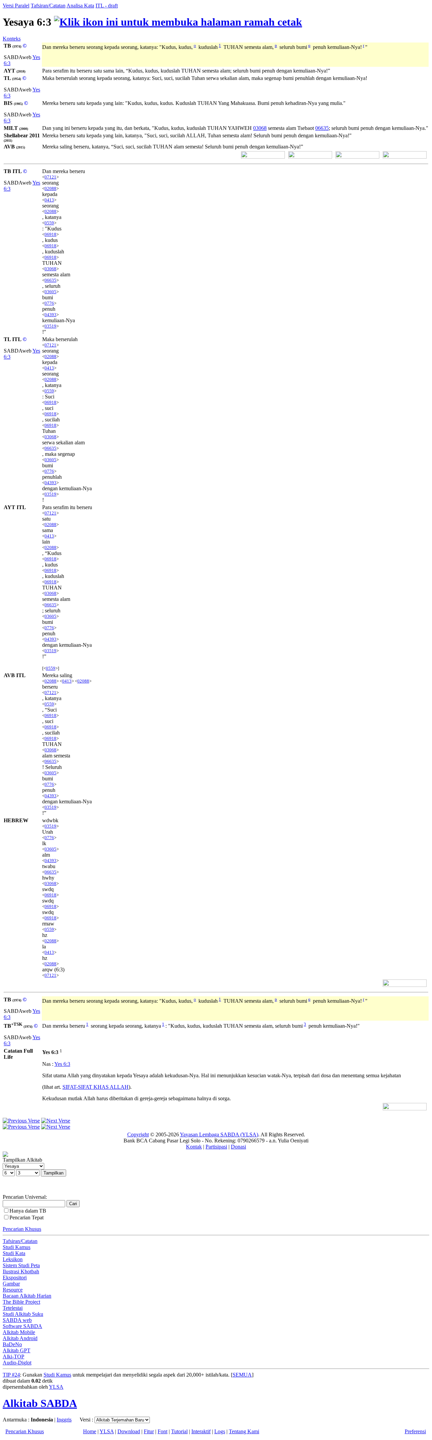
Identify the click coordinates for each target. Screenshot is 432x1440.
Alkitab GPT (16, 1350)
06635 (322, 128)
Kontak (194, 1147)
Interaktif (201, 1431)
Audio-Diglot (17, 1362)
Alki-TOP (13, 1356)
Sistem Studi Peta (21, 1265)
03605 (50, 291)
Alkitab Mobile (19, 1332)
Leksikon (13, 1259)
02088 (50, 188)
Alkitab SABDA (40, 1403)
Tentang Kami (244, 1431)
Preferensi (415, 1431)
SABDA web (17, 1320)
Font (162, 1431)
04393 (50, 314)
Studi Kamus (16, 1247)
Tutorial (179, 1431)
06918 (50, 234)
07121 (50, 176)
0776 (49, 303)
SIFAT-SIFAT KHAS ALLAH (95, 1087)
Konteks (12, 38)
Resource (13, 1290)
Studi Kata (14, 1253)
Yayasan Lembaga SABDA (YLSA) (219, 1134)
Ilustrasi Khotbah (21, 1271)
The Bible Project (21, 1302)
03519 (50, 326)
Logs (219, 1431)
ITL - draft (107, 5)
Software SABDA (22, 1326)
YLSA (56, 1387)
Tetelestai (13, 1308)
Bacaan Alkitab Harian (27, 1296)
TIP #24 (11, 1375)
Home (89, 1431)
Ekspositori (15, 1277)
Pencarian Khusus (22, 1229)
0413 (49, 199)
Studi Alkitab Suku (23, 1314)
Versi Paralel (16, 5)
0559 (49, 222)
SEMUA (242, 1375)
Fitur (149, 1431)
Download (128, 1431)
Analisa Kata (80, 5)
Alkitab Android (20, 1338)
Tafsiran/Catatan (48, 5)
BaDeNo (12, 1344)
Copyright (138, 1134)
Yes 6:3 (62, 1064)
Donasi (238, 1147)
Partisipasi (216, 1147)
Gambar (11, 1283)
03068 (260, 128)
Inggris (64, 1419)
